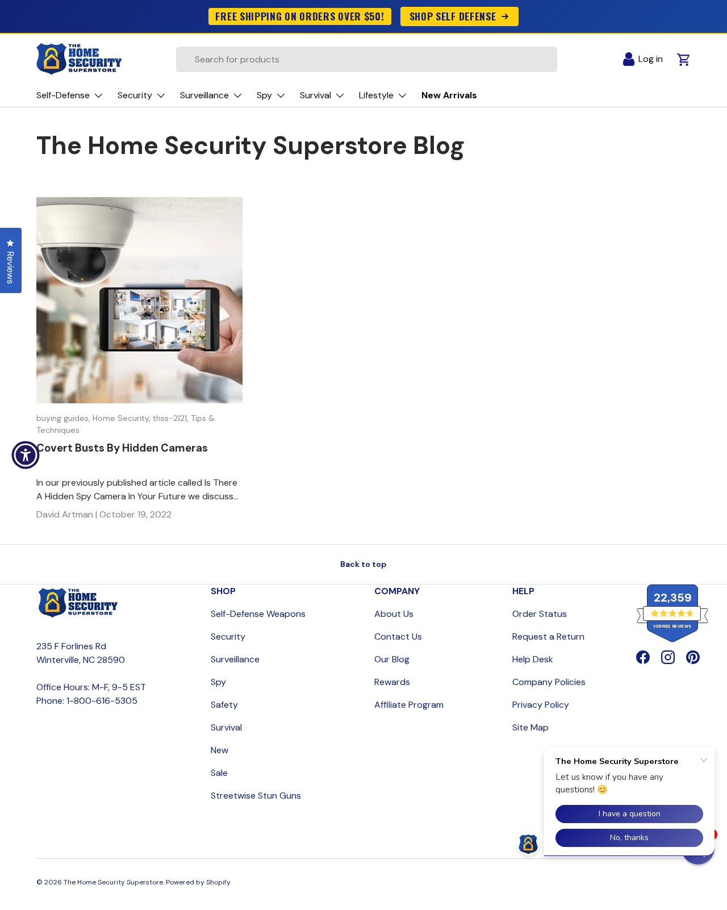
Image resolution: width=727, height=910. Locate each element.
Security (228, 636)
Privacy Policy (540, 705)
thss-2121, (172, 418)
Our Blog (392, 659)
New (219, 750)
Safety (224, 705)
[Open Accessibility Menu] (25, 455)
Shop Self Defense (453, 16)
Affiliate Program (409, 705)
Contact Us (398, 636)
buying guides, (64, 418)
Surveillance (235, 659)
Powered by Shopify (198, 882)
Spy (218, 682)
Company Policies (549, 682)
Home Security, (123, 418)
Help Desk (532, 659)
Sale (219, 773)
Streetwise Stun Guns (256, 796)
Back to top (363, 564)
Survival (226, 727)
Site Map (530, 727)
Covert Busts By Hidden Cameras (122, 448)
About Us (393, 614)
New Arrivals (449, 95)
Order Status (539, 614)
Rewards (392, 682)
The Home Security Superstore (113, 882)
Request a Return (548, 636)
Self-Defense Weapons (258, 614)
